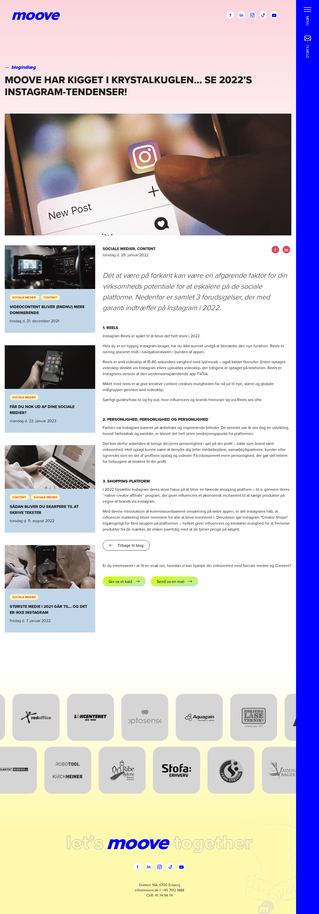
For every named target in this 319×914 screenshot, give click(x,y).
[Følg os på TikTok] (263, 15)
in (241, 15)
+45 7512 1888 (173, 890)
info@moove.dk (146, 890)
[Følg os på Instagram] (252, 15)
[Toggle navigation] (308, 8)
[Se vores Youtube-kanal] (274, 15)
